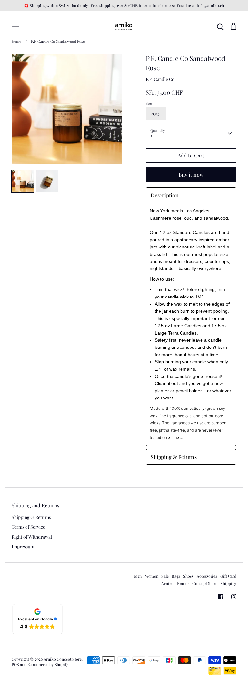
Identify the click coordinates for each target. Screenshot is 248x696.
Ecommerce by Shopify (47, 664)
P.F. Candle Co (160, 79)
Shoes (188, 576)
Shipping (228, 583)
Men (138, 576)
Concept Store (204, 583)
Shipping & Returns (31, 517)
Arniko (167, 583)
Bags (176, 576)
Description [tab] (165, 195)
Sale (165, 576)
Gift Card (228, 576)
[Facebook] (220, 596)
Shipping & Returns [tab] (174, 456)
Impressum (23, 546)
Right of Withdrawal (32, 537)
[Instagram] (233, 596)
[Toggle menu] (15, 26)
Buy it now (191, 174)
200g (155, 113)
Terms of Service (28, 527)
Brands (183, 583)
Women (151, 576)
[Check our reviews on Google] (37, 633)
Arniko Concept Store (63, 658)
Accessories (207, 576)
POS (15, 664)
